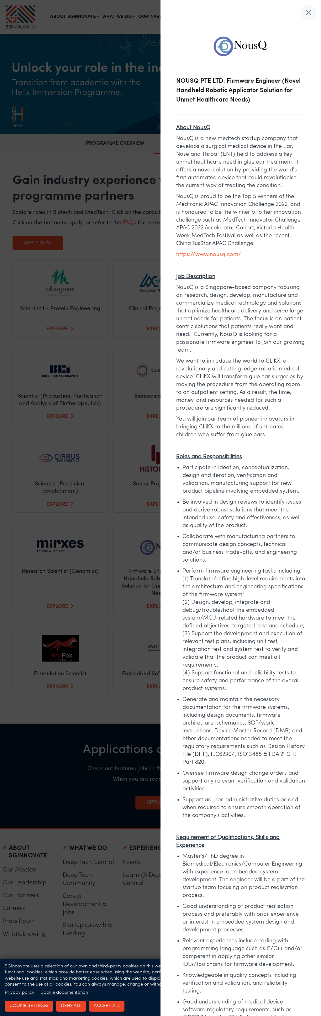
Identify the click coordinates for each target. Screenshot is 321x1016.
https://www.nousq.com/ (208, 255)
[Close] (308, 12)
